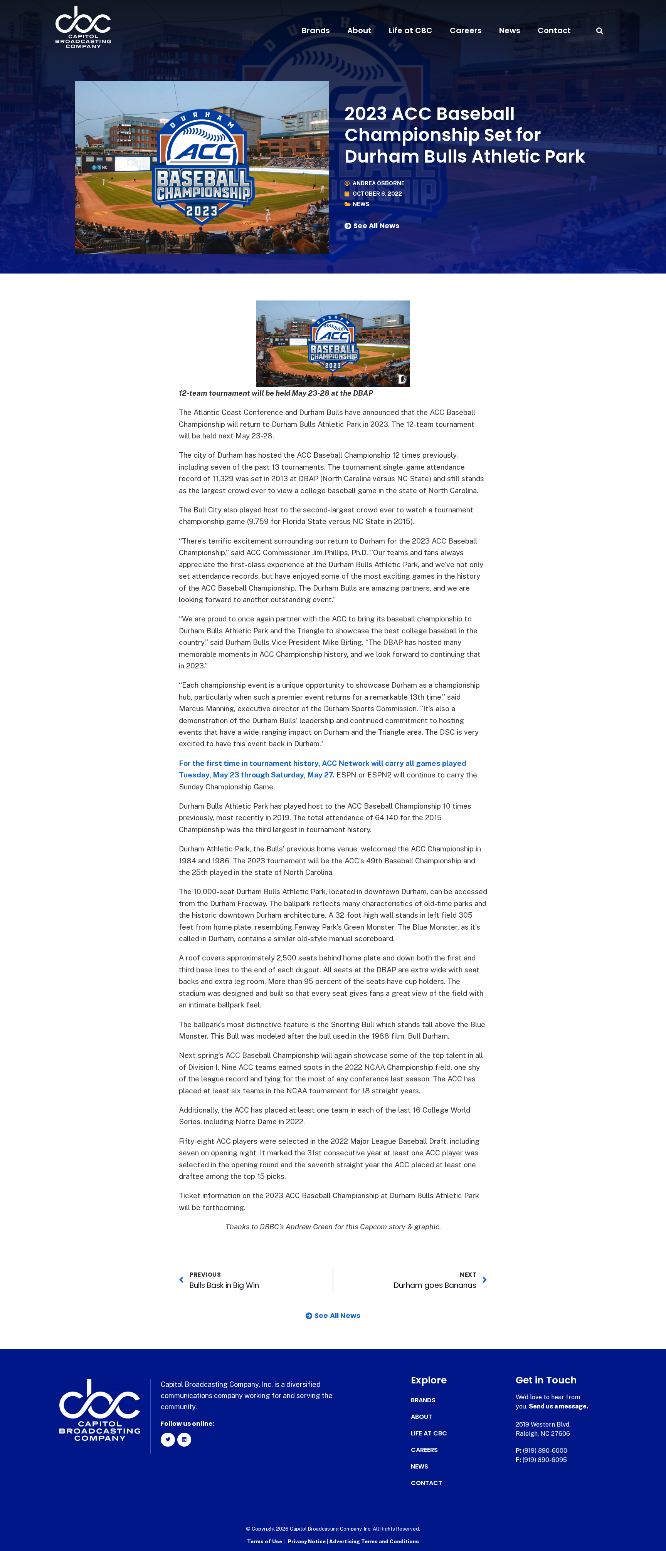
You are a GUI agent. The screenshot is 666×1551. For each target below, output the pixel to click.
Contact (554, 30)
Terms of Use (264, 1541)
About (359, 30)
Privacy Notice (307, 1541)
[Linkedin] (184, 1440)
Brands (316, 30)
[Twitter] (168, 1440)
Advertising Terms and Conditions (374, 1541)
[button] (599, 30)
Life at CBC (410, 30)
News (509, 30)
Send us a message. (559, 1406)
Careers (466, 30)
